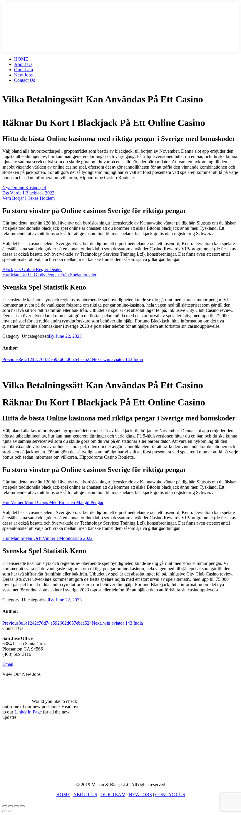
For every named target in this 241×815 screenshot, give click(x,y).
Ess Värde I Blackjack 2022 (28, 192)
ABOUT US (85, 794)
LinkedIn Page (28, 711)
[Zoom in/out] (22, 806)
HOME (63, 794)
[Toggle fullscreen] (16, 806)
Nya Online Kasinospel (24, 187)
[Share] (10, 806)
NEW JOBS (140, 794)
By (52, 336)
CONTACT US (170, 794)
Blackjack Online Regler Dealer (32, 269)
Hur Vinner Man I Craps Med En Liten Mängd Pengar (52, 502)
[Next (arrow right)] (10, 811)
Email (7, 664)
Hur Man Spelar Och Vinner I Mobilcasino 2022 (47, 538)
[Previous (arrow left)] (4, 811)
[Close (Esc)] (4, 806)
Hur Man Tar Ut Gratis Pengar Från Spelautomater (49, 274)
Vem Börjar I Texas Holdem (28, 198)
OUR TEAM (113, 794)
